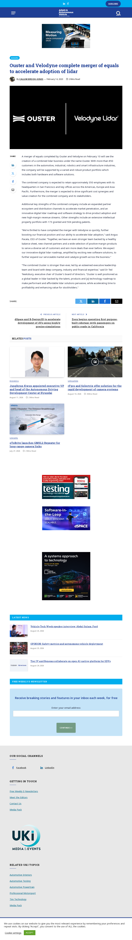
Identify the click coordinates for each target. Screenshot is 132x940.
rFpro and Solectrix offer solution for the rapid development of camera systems (95, 387)
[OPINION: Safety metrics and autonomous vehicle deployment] (19, 648)
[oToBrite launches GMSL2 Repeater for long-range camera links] (37, 419)
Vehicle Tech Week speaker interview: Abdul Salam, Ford (64, 626)
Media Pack (16, 809)
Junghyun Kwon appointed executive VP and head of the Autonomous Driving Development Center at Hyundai (37, 389)
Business (14, 381)
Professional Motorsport (23, 893)
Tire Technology (18, 899)
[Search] (118, 13)
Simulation (73, 381)
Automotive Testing (20, 880)
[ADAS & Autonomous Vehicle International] (66, 13)
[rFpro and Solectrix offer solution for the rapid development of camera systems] (95, 362)
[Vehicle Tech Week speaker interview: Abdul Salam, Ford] (19, 631)
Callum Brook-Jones (31, 79)
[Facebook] (13, 181)
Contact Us (15, 803)
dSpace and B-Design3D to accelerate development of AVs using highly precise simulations (37, 323)
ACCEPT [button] (29, 932)
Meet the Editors (19, 797)
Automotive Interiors (21, 874)
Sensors (14, 58)
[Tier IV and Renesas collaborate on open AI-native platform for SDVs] (19, 665)
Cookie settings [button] (13, 932)
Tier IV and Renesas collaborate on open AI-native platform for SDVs (70, 661)
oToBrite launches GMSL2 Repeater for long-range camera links (35, 444)
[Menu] (13, 13)
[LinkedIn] (13, 165)
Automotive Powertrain (22, 887)
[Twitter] (13, 173)
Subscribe (113, 4)
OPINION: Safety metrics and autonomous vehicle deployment (66, 643)
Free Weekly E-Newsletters (24, 791)
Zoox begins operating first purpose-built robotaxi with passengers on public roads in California (95, 323)
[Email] (13, 189)
